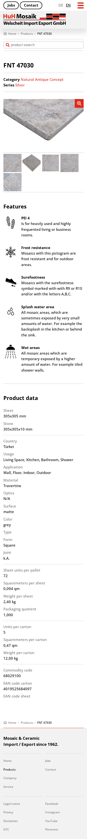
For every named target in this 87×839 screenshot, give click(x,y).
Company (9, 778)
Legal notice (11, 804)
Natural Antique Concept (42, 79)
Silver (20, 85)
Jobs (11, 5)
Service (8, 787)
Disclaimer (10, 821)
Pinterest (51, 829)
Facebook (51, 804)
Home (7, 761)
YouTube (51, 821)
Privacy (8, 812)
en (68, 5)
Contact (31, 5)
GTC (6, 829)
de (60, 5)
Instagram (52, 812)
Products (9, 769)
